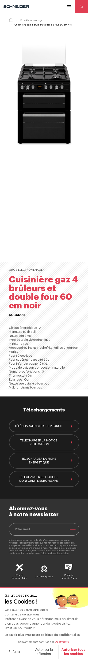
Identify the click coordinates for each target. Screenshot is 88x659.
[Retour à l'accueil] (11, 20)
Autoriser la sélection (44, 652)
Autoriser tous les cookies (73, 652)
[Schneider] (17, 6)
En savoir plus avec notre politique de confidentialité (42, 634)
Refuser (14, 652)
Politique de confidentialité (55, 553)
